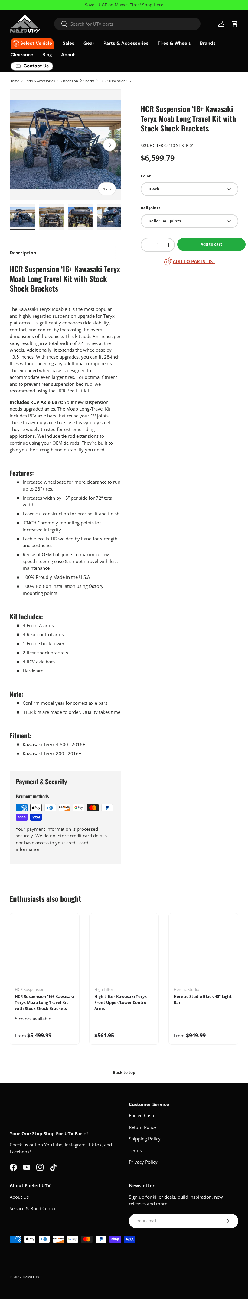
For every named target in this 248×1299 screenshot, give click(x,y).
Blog (47, 55)
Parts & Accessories (39, 80)
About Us (19, 1197)
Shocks (88, 80)
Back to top (124, 1072)
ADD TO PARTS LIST (194, 261)
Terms (135, 1150)
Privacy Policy (143, 1162)
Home (14, 80)
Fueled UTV (30, 1277)
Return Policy (142, 1127)
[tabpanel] (65, 510)
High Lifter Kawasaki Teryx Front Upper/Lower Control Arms (121, 1002)
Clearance (22, 55)
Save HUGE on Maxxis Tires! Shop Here (124, 5)
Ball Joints (150, 208)
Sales (68, 43)
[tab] (23, 252)
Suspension (69, 80)
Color (146, 176)
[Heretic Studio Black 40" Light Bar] (203, 952)
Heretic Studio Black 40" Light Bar (203, 999)
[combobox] (127, 24)
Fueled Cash (141, 1115)
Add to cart (211, 244)
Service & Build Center (33, 1208)
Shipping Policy (145, 1139)
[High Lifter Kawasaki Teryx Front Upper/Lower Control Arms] (124, 952)
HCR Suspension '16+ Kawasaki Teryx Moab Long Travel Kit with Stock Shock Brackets (44, 1002)
